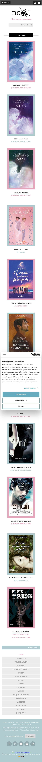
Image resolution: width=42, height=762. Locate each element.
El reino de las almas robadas (21, 578)
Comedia (21, 687)
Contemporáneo (21, 669)
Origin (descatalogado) (21, 521)
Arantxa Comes (20, 306)
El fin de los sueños (21, 632)
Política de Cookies (17, 728)
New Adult (21, 698)
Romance (21, 665)
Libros (5, 722)
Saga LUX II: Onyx (21, 139)
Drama (21, 673)
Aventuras (21, 706)
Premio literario (25, 722)
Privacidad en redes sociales (29, 730)
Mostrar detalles (30, 388)
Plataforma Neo (21, 12)
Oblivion (20, 414)
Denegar (21, 406)
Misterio (21, 702)
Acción (21, 691)
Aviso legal (6, 728)
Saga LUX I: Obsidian (21, 85)
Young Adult (21, 662)
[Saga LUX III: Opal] (21, 189)
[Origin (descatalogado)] (21, 517)
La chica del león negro (21, 467)
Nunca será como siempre (21, 303)
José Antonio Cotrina (21, 637)
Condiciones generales (11, 730)
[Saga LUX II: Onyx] (21, 135)
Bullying (21, 709)
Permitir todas (21, 394)
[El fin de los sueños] (21, 628)
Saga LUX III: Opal (21, 193)
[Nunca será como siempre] (21, 299)
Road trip (21, 713)
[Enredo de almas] (21, 246)
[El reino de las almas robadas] (21, 574)
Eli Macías (21, 252)
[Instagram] (26, 745)
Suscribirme (30, 736)
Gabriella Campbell (21, 634)
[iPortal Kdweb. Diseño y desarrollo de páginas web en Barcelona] (21, 757)
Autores (11, 722)
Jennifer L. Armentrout (21, 88)
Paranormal (21, 676)
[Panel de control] (35, 3)
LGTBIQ (21, 684)
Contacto (14, 724)
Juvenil (21, 680)
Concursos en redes (24, 724)
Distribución (35, 722)
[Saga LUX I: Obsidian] (21, 81)
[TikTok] (32, 745)
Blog (16, 722)
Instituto (21, 658)
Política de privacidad (32, 728)
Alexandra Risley (21, 580)
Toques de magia (21, 695)
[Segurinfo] (21, 752)
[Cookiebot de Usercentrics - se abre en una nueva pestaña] (31, 354)
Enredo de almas (21, 249)
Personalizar (19, 400)
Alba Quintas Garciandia (21, 470)
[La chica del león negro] (21, 463)
